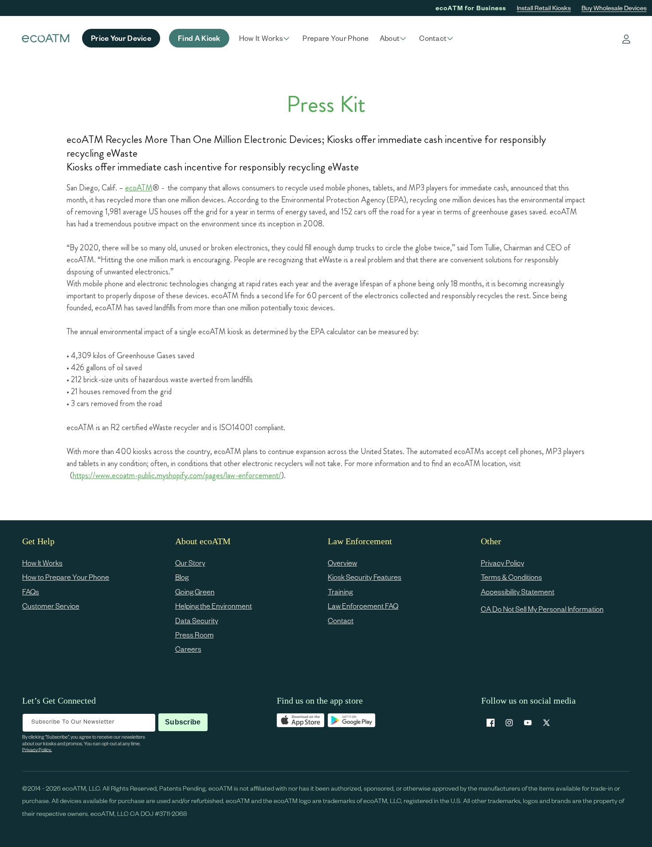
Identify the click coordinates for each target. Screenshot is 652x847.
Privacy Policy (502, 562)
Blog (182, 577)
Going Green (195, 591)
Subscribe (182, 722)
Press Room (194, 634)
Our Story (190, 562)
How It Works (42, 562)
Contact (340, 620)
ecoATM (139, 188)
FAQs (30, 591)
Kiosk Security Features (364, 577)
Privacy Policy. (37, 749)
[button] (265, 38)
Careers (188, 648)
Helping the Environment (213, 605)
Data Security (196, 620)
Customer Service (50, 605)
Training (340, 591)
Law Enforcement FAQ (363, 605)
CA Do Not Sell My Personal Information (542, 608)
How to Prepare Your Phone (65, 577)
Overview (342, 562)
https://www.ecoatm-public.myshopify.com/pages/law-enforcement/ (177, 475)
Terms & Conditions (511, 577)
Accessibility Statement (517, 591)
